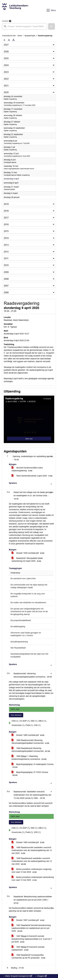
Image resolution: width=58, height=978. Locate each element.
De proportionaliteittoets (21, 620)
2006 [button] (6, 292)
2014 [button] (6, 238)
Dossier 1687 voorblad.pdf (30, 920)
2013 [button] (6, 245)
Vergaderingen (29, 36)
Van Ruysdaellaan (18, 648)
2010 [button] (6, 265)
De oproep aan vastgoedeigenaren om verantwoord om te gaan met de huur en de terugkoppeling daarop (29, 611)
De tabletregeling (18, 627)
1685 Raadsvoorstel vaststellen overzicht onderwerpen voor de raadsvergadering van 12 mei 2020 (32, 850)
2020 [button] (6, 92)
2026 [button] (6, 51)
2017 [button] (6, 218)
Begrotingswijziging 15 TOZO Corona (30, 773)
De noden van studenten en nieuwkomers (28, 603)
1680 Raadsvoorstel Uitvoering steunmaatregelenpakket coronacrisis (30, 741)
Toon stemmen (16, 715)
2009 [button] (6, 272)
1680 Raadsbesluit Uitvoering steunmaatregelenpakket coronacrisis (31, 749)
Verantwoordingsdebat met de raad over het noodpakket (29, 655)
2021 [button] (6, 85)
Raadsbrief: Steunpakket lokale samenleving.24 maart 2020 (27, 559)
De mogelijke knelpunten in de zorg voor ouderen (28, 595)
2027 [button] (6, 45)
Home (19, 36)
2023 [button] (6, 72)
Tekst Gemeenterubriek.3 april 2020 (34, 476)
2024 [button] (6, 65)
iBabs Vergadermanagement (17, 976)
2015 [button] (6, 231)
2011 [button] (6, 258)
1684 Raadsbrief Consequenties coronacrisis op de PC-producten (28, 956)
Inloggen (40, 976)
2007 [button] (6, 286)
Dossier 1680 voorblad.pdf (30, 735)
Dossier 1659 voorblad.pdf (30, 553)
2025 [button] (6, 58)
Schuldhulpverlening (19, 642)
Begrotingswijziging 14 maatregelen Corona (32, 765)
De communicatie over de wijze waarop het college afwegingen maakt (29, 586)
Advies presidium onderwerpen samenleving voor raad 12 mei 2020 (33, 878)
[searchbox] (24, 26)
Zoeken (5, 21)
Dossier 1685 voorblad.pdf (30, 842)
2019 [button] (6, 204)
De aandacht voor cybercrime (23, 579)
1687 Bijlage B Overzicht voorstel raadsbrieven (28, 948)
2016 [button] (6, 224)
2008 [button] (6, 279)
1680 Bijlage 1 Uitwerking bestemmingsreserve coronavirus (29, 757)
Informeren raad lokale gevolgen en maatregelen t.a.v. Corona (26, 634)
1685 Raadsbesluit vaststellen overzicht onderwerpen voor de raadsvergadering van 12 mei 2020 (32, 861)
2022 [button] (6, 79)
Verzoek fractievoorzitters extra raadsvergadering (27, 469)
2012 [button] (6, 252)
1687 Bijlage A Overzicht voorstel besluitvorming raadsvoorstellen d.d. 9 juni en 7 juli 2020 (32, 939)
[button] (51, 26)
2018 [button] (6, 211)
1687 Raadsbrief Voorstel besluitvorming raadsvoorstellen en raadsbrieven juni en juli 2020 (31, 928)
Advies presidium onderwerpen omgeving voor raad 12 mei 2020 (31, 870)
